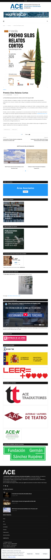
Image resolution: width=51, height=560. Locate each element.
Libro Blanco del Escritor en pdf (14, 295)
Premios (9, 25)
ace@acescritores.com (10, 546)
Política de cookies (11, 556)
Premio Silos (14, 129)
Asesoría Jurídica (6, 535)
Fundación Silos (7, 129)
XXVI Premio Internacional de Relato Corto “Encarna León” (25, 508)
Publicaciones (6, 532)
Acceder (25, 191)
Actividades (5, 526)
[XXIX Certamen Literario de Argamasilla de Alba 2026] (7, 502)
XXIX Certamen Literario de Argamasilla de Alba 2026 (23, 501)
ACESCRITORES (9, 94)
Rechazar (37, 553)
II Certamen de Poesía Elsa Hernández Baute (22, 493)
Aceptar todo (30, 553)
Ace (4, 521)
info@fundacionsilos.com (42, 113)
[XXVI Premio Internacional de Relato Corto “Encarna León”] (14, 156)
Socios (4, 524)
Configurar (45, 553)
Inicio (4, 25)
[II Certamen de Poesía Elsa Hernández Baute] (7, 495)
